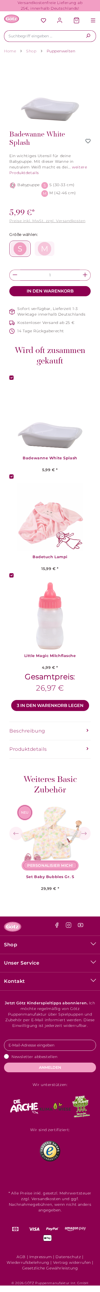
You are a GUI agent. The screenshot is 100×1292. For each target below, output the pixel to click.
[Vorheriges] (16, 833)
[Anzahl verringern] (14, 275)
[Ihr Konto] (60, 21)
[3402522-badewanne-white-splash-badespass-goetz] (50, 94)
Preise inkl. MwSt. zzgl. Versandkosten (47, 220)
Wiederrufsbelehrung (28, 1262)
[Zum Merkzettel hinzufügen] (88, 141)
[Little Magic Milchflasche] (50, 615)
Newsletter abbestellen (34, 1056)
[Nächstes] (84, 833)
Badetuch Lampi (50, 557)
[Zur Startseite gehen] (11, 19)
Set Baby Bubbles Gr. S (50, 877)
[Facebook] (57, 926)
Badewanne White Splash (50, 458)
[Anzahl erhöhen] (85, 275)
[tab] (50, 731)
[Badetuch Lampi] (50, 517)
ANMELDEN (50, 1067)
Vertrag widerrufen (72, 1262)
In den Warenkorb (50, 291)
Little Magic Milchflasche (50, 656)
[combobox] (42, 36)
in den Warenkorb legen (50, 705)
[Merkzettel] (43, 21)
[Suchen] (88, 36)
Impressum (40, 1256)
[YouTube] (80, 926)
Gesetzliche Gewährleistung (50, 1268)
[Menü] (90, 21)
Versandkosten (46, 1198)
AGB (21, 1256)
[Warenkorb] (76, 21)
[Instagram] (69, 926)
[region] (50, 94)
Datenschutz (68, 1256)
